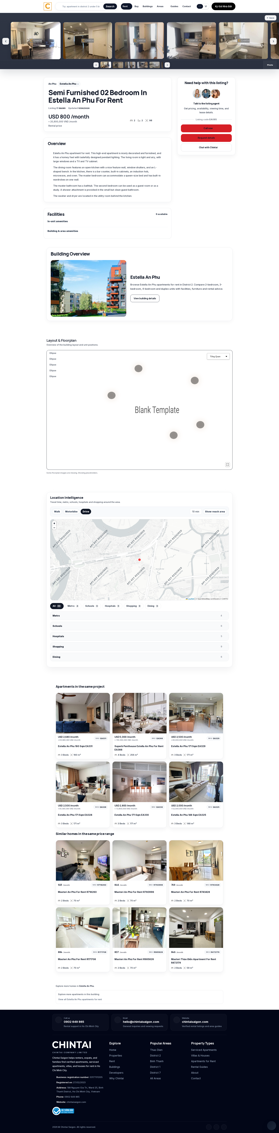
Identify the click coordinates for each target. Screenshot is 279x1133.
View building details (145, 298)
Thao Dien (156, 1049)
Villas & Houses (200, 1055)
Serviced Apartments (204, 1049)
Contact (186, 6)
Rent (125, 6)
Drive (86, 511)
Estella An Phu (68, 83)
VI (206, 6)
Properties (115, 1055)
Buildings (148, 6)
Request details (206, 137)
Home (112, 1049)
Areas (160, 6)
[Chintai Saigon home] (71, 1044)
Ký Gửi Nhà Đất (223, 6)
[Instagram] (216, 1127)
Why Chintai (116, 1078)
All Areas (155, 1078)
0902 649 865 (74, 1022)
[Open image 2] (118, 65)
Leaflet (191, 599)
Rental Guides (199, 1066)
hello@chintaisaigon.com (141, 1022)
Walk (57, 511)
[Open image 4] (142, 65)
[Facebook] (209, 1127)
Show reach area (215, 511)
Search (110, 6)
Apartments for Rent (203, 1061)
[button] (54, 523)
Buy (137, 6)
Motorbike (71, 511)
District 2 (155, 1055)
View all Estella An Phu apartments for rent (80, 999)
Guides (174, 6)
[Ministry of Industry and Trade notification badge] (78, 1111)
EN (199, 6)
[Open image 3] (130, 65)
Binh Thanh (156, 1061)
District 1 (155, 1066)
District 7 (155, 1072)
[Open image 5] (154, 65)
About (194, 1072)
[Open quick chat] (271, 1125)
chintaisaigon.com (195, 1022)
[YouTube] (224, 1127)
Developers (116, 1072)
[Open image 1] (105, 64)
